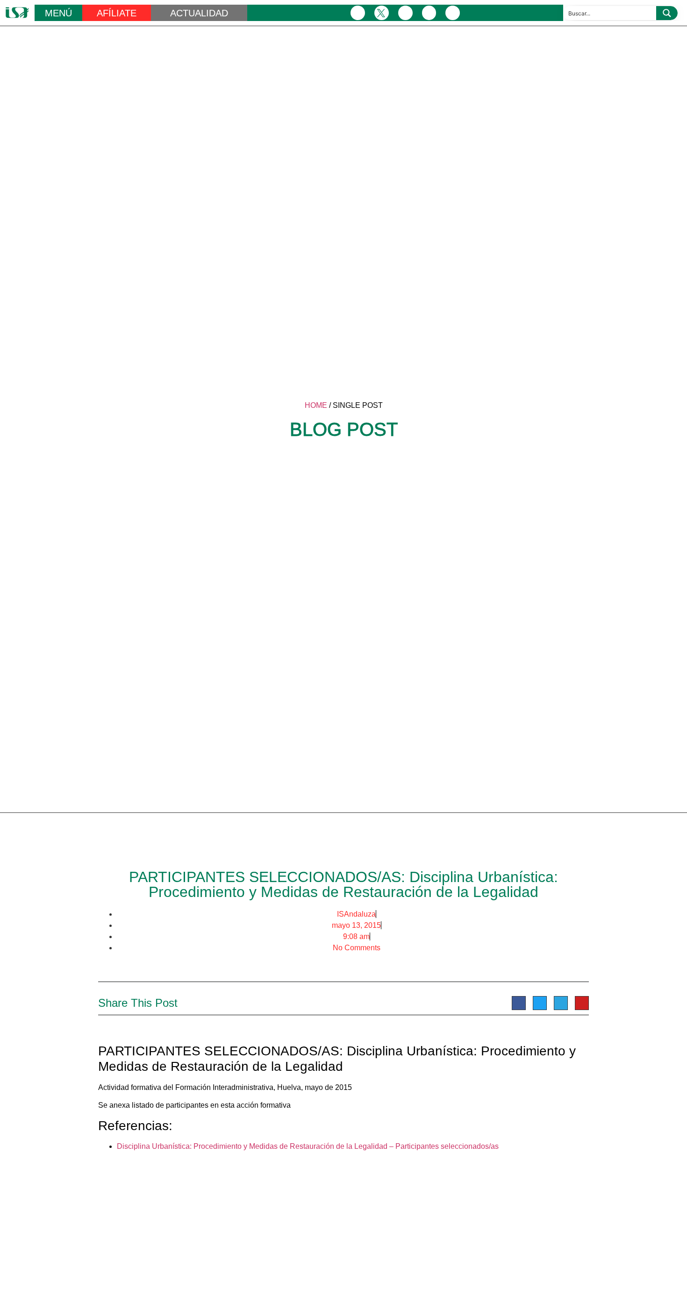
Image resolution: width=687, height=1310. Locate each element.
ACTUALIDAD (199, 13)
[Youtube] (452, 13)
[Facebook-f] (358, 13)
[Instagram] (405, 13)
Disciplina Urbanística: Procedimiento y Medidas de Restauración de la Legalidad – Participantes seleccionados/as (308, 1146)
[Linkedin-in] (429, 13)
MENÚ (58, 13)
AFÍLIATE (116, 13)
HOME (316, 405)
